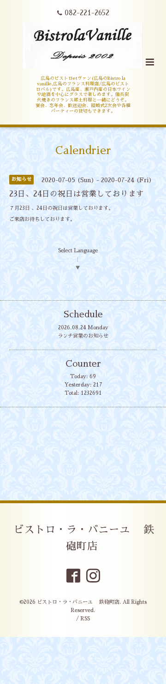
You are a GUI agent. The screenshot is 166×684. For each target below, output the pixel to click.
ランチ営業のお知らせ (83, 336)
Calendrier (83, 150)
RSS (85, 618)
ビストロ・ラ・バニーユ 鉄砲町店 (83, 538)
